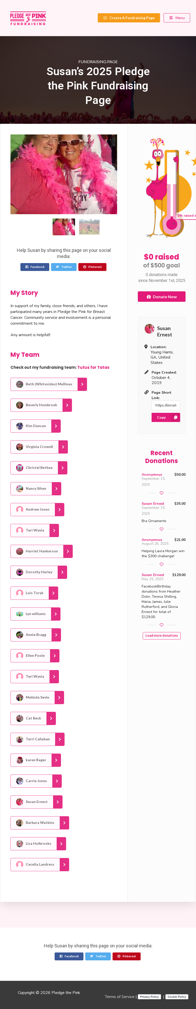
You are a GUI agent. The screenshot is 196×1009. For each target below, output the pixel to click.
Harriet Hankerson (41, 551)
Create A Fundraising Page (132, 18)
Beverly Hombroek (41, 404)
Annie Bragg (35, 634)
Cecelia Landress (39, 864)
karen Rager (35, 759)
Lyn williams (35, 613)
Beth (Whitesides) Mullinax (48, 383)
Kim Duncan (35, 425)
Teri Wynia (34, 530)
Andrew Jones (37, 509)
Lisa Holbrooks (38, 843)
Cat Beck (33, 718)
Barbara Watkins (39, 822)
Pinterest (95, 267)
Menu (180, 18)
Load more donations (161, 635)
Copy (161, 417)
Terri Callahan (37, 739)
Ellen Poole (35, 655)
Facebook (37, 267)
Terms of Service (119, 997)
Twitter (66, 267)
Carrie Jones (36, 780)
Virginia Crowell (39, 446)
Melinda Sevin (37, 697)
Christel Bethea (39, 467)
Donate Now (165, 296)
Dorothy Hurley (38, 571)
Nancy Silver (35, 488)
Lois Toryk (34, 592)
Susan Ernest (36, 801)
